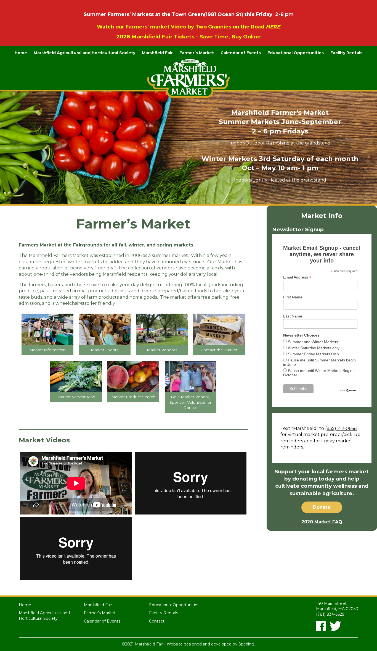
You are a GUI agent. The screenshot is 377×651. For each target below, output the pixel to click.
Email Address (297, 277)
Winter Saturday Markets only (313, 348)
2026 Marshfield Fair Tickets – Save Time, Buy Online (188, 36)
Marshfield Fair (157, 52)
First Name (292, 297)
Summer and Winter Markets (313, 342)
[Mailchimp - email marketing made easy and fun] (348, 390)
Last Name (292, 316)
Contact (156, 621)
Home (21, 52)
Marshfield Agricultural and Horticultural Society (84, 52)
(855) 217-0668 (341, 428)
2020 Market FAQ (321, 521)
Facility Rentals (346, 52)
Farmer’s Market (196, 52)
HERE (273, 27)
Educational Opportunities (295, 52)
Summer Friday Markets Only (313, 354)
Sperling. (246, 644)
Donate (321, 507)
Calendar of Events (241, 52)
